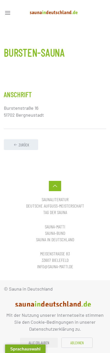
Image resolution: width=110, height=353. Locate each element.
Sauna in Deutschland (55, 239)
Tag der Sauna (55, 212)
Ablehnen (77, 342)
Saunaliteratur (55, 199)
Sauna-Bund (55, 233)
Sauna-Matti (55, 226)
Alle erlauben (39, 342)
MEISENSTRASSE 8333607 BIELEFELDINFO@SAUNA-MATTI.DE (55, 260)
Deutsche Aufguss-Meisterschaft (55, 206)
